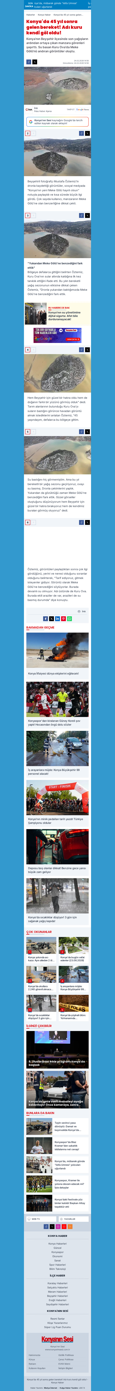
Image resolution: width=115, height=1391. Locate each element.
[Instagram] (58, 1226)
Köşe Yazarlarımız (57, 1322)
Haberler (30, 14)
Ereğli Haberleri (57, 1300)
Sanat (57, 1260)
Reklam (32, 1364)
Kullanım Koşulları (37, 1368)
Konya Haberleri (58, 1243)
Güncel (57, 1247)
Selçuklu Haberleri (57, 1287)
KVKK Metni (64, 1364)
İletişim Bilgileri (65, 1368)
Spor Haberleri (57, 1264)
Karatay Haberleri (57, 1283)
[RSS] (70, 1226)
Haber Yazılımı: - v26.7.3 (57, 1388)
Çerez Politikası (65, 1359)
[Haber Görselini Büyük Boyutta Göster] (57, 86)
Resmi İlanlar (57, 1318)
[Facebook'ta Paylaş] (28, 62)
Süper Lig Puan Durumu (57, 1327)
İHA (43, 109)
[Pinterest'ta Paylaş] (63, 618)
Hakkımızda (34, 1355)
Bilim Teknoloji (57, 1268)
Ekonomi (57, 1256)
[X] (52, 1226)
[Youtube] (64, 1226)
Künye (32, 1359)
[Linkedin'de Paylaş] (57, 618)
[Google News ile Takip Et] (82, 109)
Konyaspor (58, 1252)
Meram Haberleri (57, 1291)
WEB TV (36, 1219)
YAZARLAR (69, 1219)
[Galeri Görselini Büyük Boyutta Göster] (57, 157)
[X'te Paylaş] (34, 62)
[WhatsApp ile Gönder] (69, 618)
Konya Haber (44, 14)
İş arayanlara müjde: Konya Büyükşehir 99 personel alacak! (72, 5)
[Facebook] (46, 1226)
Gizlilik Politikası (66, 1355)
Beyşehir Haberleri (57, 1295)
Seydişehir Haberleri (57, 1304)
